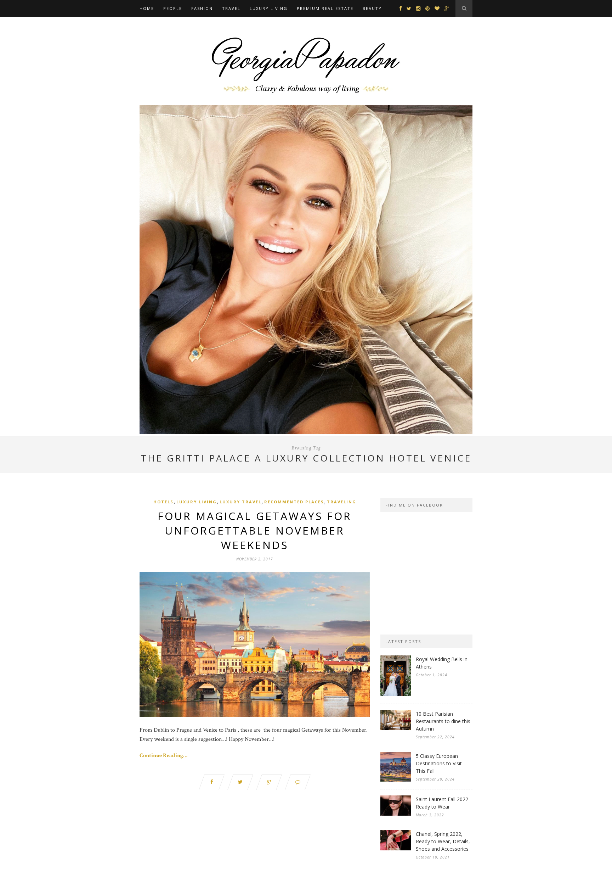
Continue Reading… (163, 755)
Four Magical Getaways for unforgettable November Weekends (255, 530)
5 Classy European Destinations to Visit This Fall (439, 763)
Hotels (163, 501)
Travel (231, 8)
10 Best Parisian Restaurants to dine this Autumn (443, 721)
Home (147, 8)
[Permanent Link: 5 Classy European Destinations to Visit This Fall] (395, 780)
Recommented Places (294, 501)
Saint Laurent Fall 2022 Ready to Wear (442, 803)
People (172, 8)
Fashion (202, 8)
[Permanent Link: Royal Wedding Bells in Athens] (395, 694)
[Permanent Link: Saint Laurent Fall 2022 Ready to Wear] (395, 814)
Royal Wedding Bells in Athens (442, 663)
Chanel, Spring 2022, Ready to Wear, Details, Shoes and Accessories (443, 841)
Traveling (341, 501)
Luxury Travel (240, 501)
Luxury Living (269, 8)
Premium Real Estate (325, 8)
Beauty (372, 8)
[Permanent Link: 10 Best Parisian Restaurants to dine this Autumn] (395, 728)
